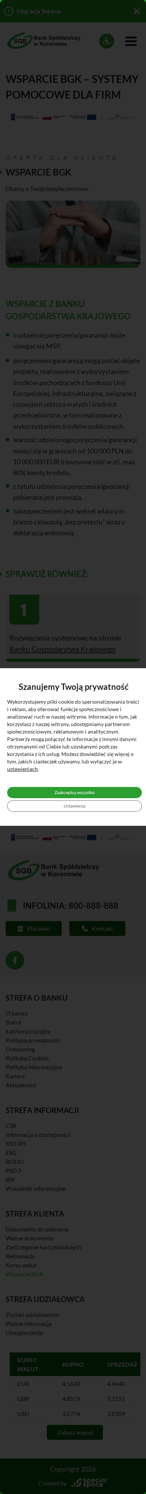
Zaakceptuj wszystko (74, 792)
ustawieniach (22, 769)
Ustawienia (74, 806)
